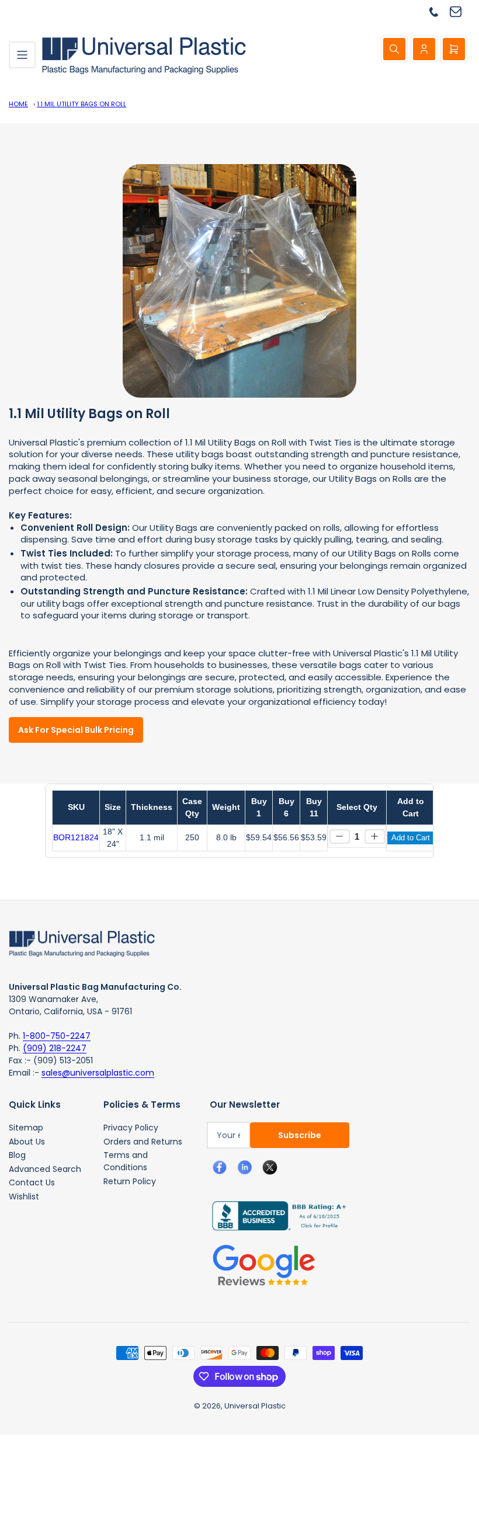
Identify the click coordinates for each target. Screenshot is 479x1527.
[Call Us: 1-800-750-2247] (438, 11)
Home (18, 104)
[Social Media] (274, 1215)
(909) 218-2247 (54, 1048)
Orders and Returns (142, 1141)
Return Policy (129, 1181)
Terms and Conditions (125, 1161)
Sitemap (26, 1127)
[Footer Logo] (82, 942)
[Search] (394, 49)
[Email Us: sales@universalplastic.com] (460, 11)
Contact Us (32, 1182)
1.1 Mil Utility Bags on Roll (81, 104)
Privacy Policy (130, 1127)
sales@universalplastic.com (97, 1073)
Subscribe (299, 1135)
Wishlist (24, 1196)
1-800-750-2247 (57, 1036)
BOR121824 (76, 837)
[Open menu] (22, 54)
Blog (17, 1155)
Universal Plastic (255, 1405)
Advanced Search (45, 1169)
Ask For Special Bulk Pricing (76, 730)
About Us (27, 1141)
